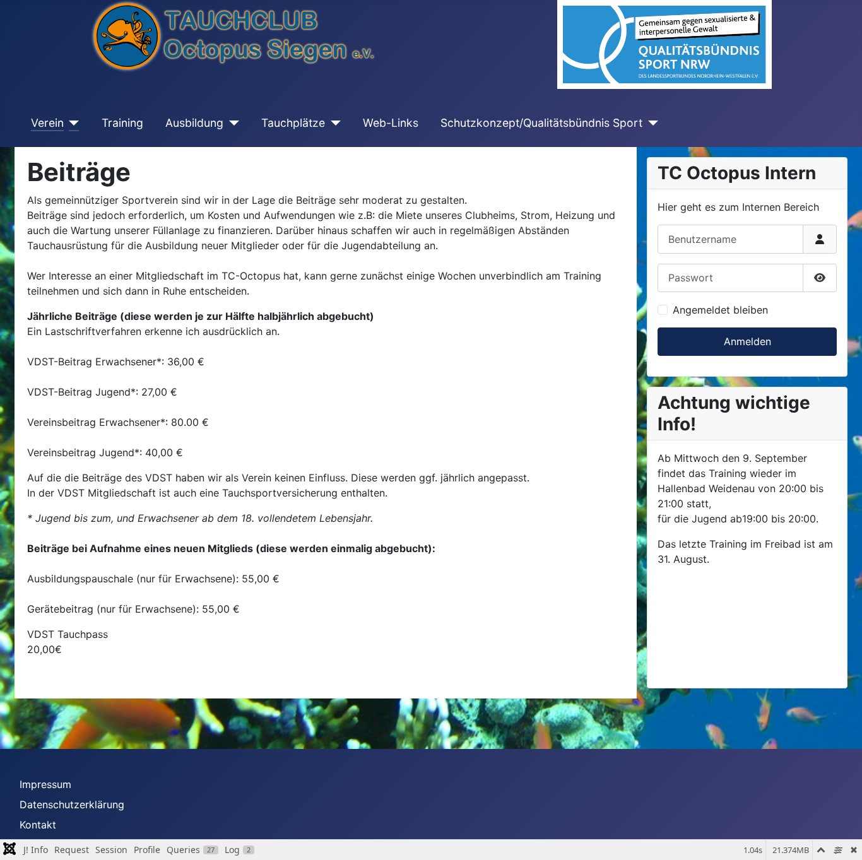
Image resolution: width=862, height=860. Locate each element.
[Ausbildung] (231, 123)
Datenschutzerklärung (72, 804)
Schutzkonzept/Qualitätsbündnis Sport (541, 122)
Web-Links (390, 122)
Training (122, 122)
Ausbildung (194, 122)
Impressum (45, 784)
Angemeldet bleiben (720, 309)
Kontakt (38, 824)
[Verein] (72, 123)
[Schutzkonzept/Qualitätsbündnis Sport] (650, 123)
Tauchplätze (293, 122)
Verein (47, 122)
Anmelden (747, 341)
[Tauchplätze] (333, 123)
